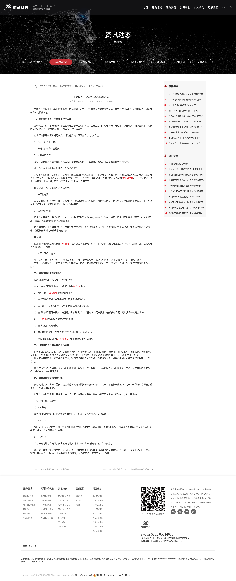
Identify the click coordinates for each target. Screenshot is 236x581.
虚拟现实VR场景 (47, 509)
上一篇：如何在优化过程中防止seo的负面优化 (53, 469)
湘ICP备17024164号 (84, 575)
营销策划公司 (83, 559)
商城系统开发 (195, 559)
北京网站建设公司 (33, 561)
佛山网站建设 (98, 531)
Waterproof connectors (168, 559)
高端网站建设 (28, 496)
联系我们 (213, 7)
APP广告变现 (151, 559)
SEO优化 (199, 7)
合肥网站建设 (71, 559)
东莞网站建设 (98, 522)
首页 (145, 7)
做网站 (76, 286)
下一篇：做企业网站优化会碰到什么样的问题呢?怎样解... (126, 469)
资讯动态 (185, 7)
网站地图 (32, 546)
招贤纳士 (79, 505)
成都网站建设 (95, 559)
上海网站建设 (98, 501)
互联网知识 (202, 62)
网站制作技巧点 (86, 62)
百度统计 (129, 575)
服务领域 (157, 7)
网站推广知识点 (112, 62)
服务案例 (171, 7)
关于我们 (79, 501)
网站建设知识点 (35, 62)
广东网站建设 (98, 509)
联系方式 (79, 496)
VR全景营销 (27, 518)
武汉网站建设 (98, 514)
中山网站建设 (98, 518)
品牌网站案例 (46, 496)
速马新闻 (161, 62)
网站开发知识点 (137, 62)
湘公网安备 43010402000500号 (109, 575)
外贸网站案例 (46, 505)
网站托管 (26, 514)
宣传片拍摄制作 (46, 514)
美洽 (43, 561)
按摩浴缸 (125, 559)
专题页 (24, 546)
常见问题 (181, 62)
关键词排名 (127, 178)
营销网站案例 (46, 501)
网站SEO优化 (61, 62)
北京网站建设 (98, 496)
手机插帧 (206, 559)
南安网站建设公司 (137, 559)
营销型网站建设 (29, 505)
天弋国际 (105, 559)
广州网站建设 (98, 527)
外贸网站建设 (28, 501)
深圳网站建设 (98, 505)
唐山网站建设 (115, 559)
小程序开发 (48, 559)
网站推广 (26, 509)
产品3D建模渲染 (47, 518)
